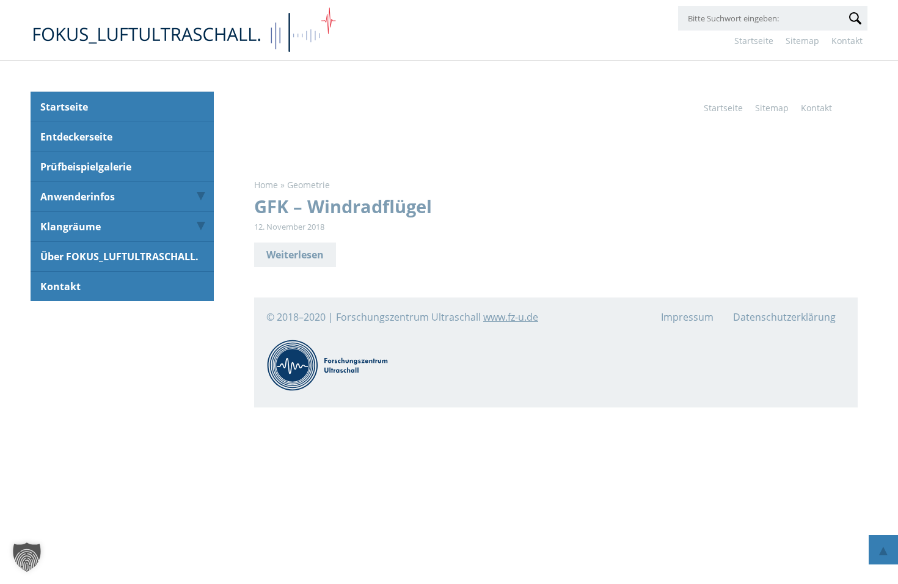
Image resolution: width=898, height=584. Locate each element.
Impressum (687, 317)
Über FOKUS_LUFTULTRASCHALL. (119, 256)
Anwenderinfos (77, 196)
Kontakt (847, 40)
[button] (27, 557)
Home (266, 185)
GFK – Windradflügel (343, 206)
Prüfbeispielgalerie (85, 166)
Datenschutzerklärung (784, 317)
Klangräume (70, 226)
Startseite (753, 40)
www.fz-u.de (510, 317)
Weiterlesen (295, 254)
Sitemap (802, 40)
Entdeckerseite (76, 137)
